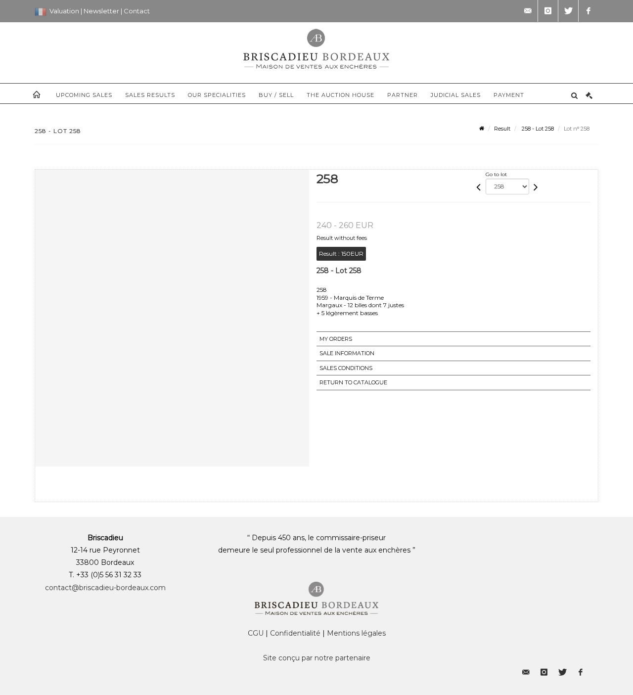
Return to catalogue (353, 382)
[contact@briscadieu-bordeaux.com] (528, 11)
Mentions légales (356, 633)
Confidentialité (295, 633)
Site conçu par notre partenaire (316, 657)
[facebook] (588, 11)
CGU (256, 633)
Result (502, 128)
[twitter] (568, 11)
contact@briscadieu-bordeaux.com (105, 587)
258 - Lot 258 (537, 128)
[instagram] (548, 11)
